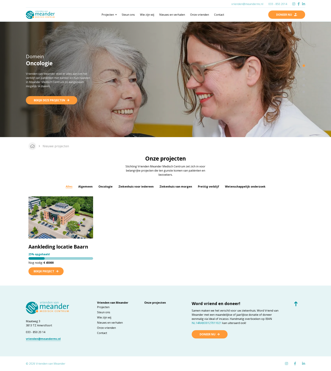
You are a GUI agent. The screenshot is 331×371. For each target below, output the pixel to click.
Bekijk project (44, 271)
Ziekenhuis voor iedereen (136, 186)
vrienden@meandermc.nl (247, 4)
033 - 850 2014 (277, 4)
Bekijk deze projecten (49, 100)
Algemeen (85, 186)
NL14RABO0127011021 (207, 323)
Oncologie (105, 186)
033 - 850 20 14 (35, 332)
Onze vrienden (199, 15)
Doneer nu (207, 334)
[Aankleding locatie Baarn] (60, 217)
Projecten (103, 307)
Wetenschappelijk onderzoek (245, 186)
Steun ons (128, 15)
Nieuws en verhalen (172, 15)
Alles (69, 186)
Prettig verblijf (208, 186)
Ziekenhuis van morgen (175, 186)
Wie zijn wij (147, 15)
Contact (219, 15)
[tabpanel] (165, 79)
